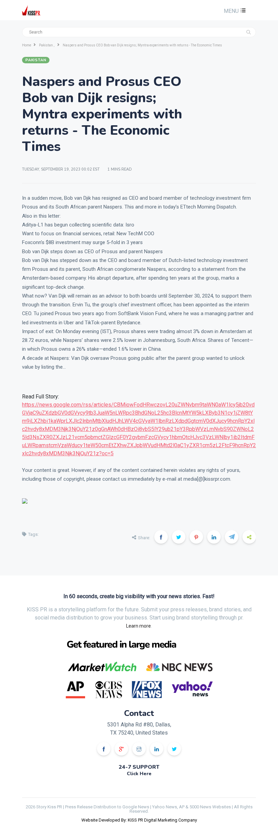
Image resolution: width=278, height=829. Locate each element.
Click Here (139, 773)
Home (26, 45)
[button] (234, 11)
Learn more (138, 626)
